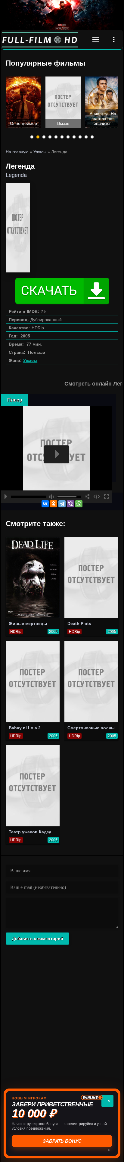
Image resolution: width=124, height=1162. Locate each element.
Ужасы (30, 360)
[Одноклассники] (53, 503)
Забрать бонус (62, 1141)
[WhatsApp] (78, 503)
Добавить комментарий (37, 938)
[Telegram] (62, 503)
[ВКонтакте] (45, 503)
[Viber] (70, 503)
